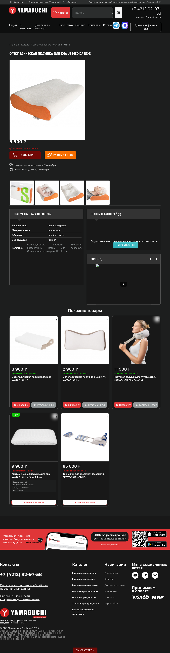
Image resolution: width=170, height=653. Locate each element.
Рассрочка (66, 25)
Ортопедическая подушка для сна (31, 376)
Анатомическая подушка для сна (31, 473)
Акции (13, 25)
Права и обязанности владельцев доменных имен (20, 597)
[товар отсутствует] (118, 12)
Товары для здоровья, (65, 247)
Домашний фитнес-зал (146, 27)
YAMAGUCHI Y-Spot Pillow (27, 477)
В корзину (22, 404)
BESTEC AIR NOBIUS (74, 477)
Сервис (80, 25)
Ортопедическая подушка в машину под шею (89, 376)
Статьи (108, 25)
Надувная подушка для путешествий (135, 376)
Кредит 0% (110, 591)
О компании (26, 26)
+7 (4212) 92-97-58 (21, 574)
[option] (123, 284)
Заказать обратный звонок (148, 17)
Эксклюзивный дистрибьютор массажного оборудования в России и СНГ (125, 2)
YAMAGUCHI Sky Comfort (128, 380)
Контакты (94, 25)
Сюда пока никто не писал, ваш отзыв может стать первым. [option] (123, 242)
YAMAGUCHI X (71, 380)
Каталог (108, 579)
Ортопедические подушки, (49, 244)
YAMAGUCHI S (20, 380)
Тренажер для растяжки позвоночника (85, 473)
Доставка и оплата (42, 26)
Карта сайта (111, 603)
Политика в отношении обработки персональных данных (24, 587)
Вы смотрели (85, 650)
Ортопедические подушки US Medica (47, 251)
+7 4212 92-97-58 (146, 11)
